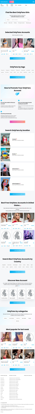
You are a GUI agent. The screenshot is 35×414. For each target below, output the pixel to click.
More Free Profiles (17, 250)
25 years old (18, 70)
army (33, 72)
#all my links (10, 22)
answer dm (25, 72)
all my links (7, 72)
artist (3, 74)
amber (15, 72)
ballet (19, 74)
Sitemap (2, 411)
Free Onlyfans (2, 5)
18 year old (2, 70)
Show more (17, 77)
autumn (16, 74)
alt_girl (11, 72)
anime (21, 72)
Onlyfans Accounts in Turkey (13, 397)
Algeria (32, 264)
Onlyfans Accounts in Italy (13, 391)
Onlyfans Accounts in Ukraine (13, 382)
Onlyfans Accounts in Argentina (14, 384)
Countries (19, 5)
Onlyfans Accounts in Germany (14, 388)
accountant (28, 70)
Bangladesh (4, 264)
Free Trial (7, 5)
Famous (11, 1)
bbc (22, 74)
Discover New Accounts (17, 302)
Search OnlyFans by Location (17, 194)
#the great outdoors (21, 22)
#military (15, 22)
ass (8, 74)
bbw (25, 74)
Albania (28, 264)
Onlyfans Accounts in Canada (13, 381)
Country (5, 318)
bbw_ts (29, 74)
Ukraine (20, 264)
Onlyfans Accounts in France (13, 387)
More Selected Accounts (17, 58)
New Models (24, 318)
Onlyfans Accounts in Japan (13, 390)
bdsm (32, 74)
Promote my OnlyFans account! (17, 121)
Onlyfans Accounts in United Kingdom (15, 379)
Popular (29, 318)
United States (12, 5)
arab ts (30, 72)
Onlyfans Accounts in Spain (13, 393)
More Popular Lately (17, 369)
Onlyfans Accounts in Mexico (13, 396)
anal (18, 72)
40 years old (23, 70)
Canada (24, 264)
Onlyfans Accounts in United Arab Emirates (15, 399)
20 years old (12, 70)
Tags (26, 5)
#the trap (5, 22)
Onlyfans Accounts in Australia (13, 385)
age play (2, 72)
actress (33, 70)
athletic (12, 74)
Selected (17, 321)
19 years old (7, 70)
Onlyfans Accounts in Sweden (13, 394)
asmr (6, 74)
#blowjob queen (28, 22)
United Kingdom (15, 264)
